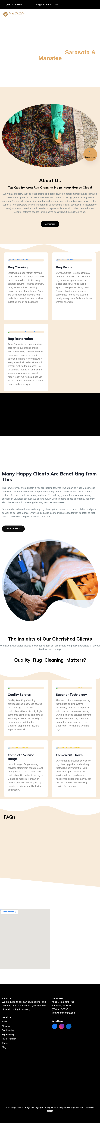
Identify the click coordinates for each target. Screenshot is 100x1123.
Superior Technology (71, 695)
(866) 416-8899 (14, 4)
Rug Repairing (8, 1034)
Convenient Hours (69, 755)
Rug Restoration (20, 339)
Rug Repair (64, 267)
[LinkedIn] (68, 1026)
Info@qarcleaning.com (46, 4)
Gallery (5, 1043)
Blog (4, 1047)
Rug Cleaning (18, 267)
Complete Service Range (21, 757)
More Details (13, 529)
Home (4, 1021)
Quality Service (19, 695)
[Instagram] (61, 1026)
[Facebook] (54, 1026)
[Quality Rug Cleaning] (13, 13)
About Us (50, 224)
